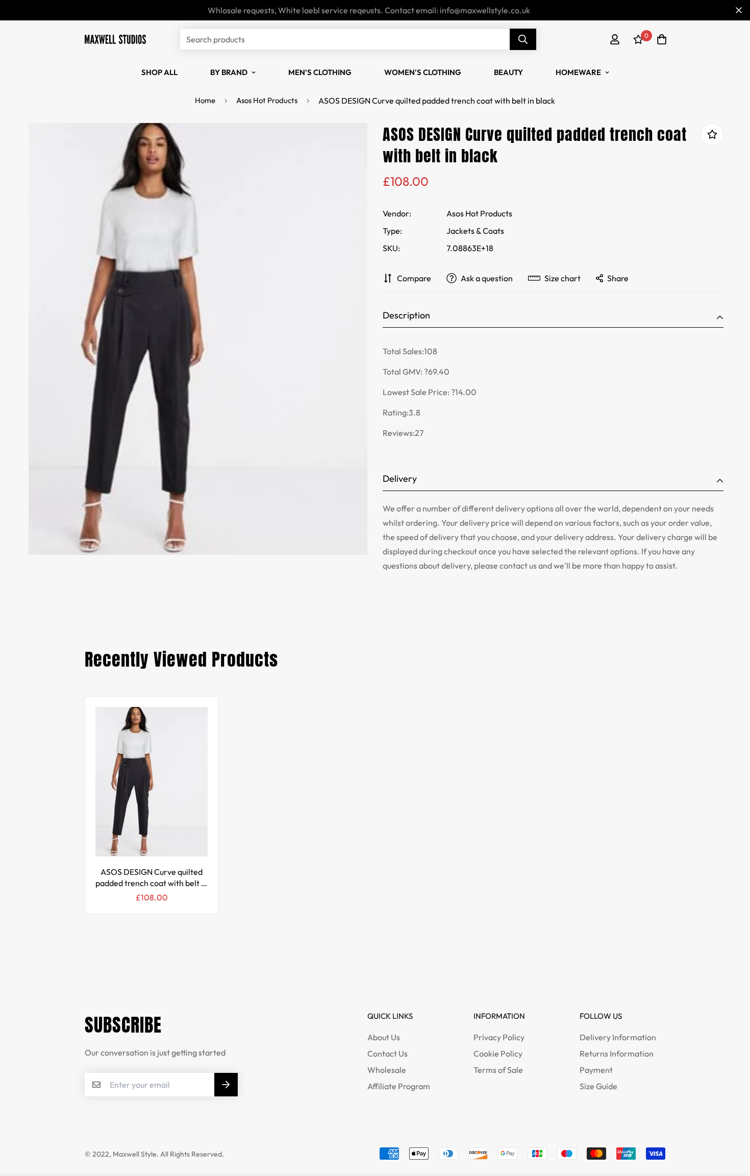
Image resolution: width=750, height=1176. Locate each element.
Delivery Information (618, 1037)
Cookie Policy (497, 1053)
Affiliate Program (398, 1086)
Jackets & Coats (475, 231)
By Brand (228, 72)
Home (205, 100)
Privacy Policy (498, 1037)
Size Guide (598, 1086)
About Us (383, 1037)
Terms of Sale (498, 1070)
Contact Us (387, 1053)
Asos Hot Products (266, 100)
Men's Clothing (320, 72)
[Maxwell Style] (115, 39)
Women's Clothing (422, 72)
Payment (596, 1070)
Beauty (508, 72)
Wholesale (386, 1070)
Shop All (159, 72)
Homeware (578, 72)
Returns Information (617, 1053)
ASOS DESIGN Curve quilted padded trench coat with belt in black (151, 878)
